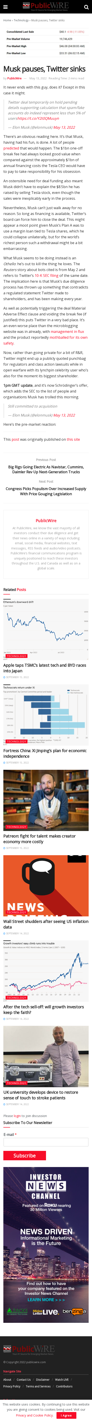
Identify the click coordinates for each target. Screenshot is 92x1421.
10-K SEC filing (47, 275)
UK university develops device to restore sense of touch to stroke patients (40, 1094)
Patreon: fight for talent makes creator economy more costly (39, 838)
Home (7, 20)
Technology (21, 20)
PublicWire (14, 78)
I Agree (66, 1415)
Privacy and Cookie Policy (34, 1415)
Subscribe (25, 1155)
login (17, 1116)
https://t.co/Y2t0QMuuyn (38, 118)
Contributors (64, 1386)
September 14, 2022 (17, 933)
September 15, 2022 (17, 677)
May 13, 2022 (38, 78)
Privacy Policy (11, 1386)
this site (73, 439)
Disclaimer (43, 1380)
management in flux (67, 331)
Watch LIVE (62, 1380)
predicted (11, 148)
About (7, 1380)
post (15, 439)
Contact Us (24, 1380)
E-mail (10, 1134)
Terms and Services (38, 1386)
